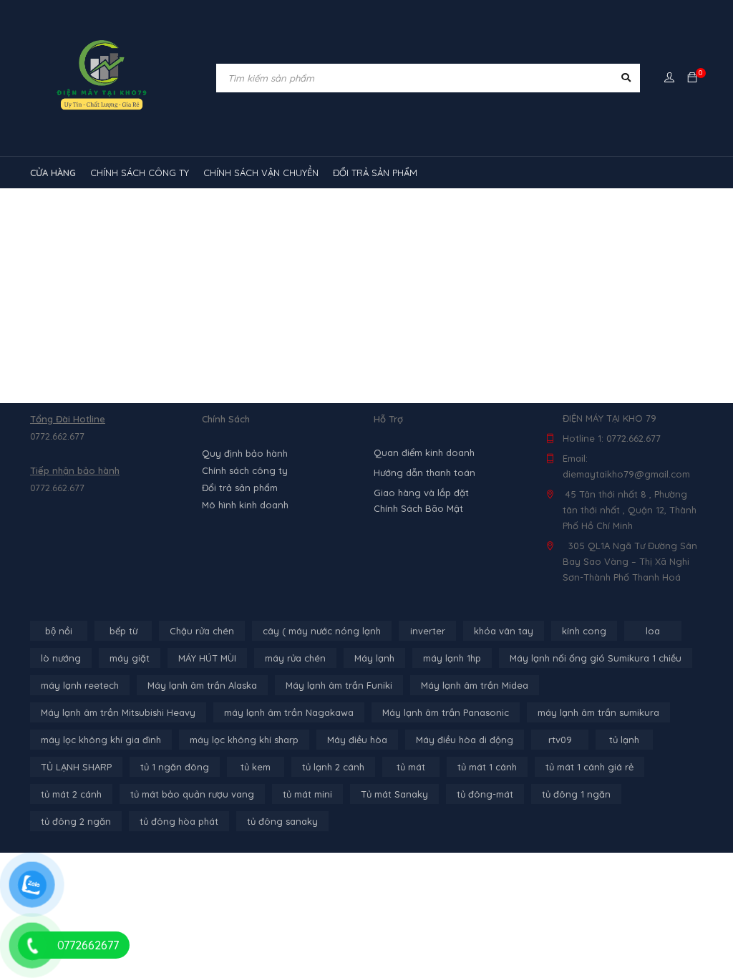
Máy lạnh (374, 658)
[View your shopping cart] (692, 78)
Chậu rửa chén (202, 630)
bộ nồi (58, 630)
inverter (427, 630)
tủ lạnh (624, 739)
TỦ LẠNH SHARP (76, 767)
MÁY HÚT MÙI (207, 658)
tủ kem (256, 767)
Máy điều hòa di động (464, 739)
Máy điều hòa (357, 739)
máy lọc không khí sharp (244, 739)
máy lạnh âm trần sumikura (598, 712)
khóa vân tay (503, 630)
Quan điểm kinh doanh (424, 452)
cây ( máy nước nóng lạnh (322, 630)
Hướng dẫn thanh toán (424, 472)
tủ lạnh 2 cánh (333, 767)
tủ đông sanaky (282, 821)
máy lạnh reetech (80, 685)
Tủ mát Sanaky (394, 794)
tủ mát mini (307, 794)
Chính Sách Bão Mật (418, 508)
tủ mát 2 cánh (71, 794)
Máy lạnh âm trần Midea (474, 685)
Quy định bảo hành (245, 453)
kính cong (584, 630)
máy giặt (130, 658)
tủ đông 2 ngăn (76, 821)
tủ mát (411, 767)
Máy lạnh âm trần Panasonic (445, 712)
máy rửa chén (295, 658)
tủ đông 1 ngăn (576, 794)
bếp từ (123, 630)
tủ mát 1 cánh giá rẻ (589, 767)
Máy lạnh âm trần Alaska (202, 685)
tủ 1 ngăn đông (174, 767)
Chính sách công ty (245, 470)
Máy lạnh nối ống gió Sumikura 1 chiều (595, 658)
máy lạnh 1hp (452, 658)
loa (653, 630)
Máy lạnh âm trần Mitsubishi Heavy (118, 712)
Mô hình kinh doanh (245, 504)
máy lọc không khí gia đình (101, 739)
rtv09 (560, 739)
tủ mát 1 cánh (487, 767)
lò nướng (61, 658)
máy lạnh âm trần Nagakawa (289, 712)
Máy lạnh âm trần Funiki (339, 685)
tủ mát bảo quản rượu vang (192, 794)
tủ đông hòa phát (179, 821)
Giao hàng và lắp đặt (421, 492)
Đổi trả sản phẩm (240, 487)
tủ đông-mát (485, 794)
